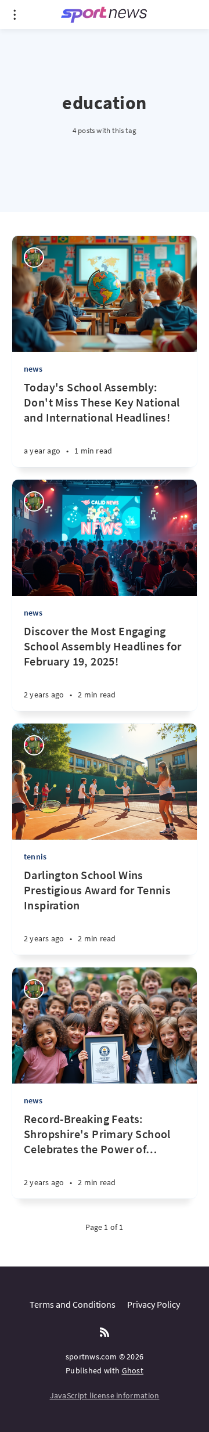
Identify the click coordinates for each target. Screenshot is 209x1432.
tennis (35, 856)
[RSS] (104, 1332)
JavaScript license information (105, 1395)
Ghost (133, 1370)
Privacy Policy (153, 1304)
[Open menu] (14, 14)
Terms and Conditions (73, 1304)
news (33, 369)
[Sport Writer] (34, 257)
